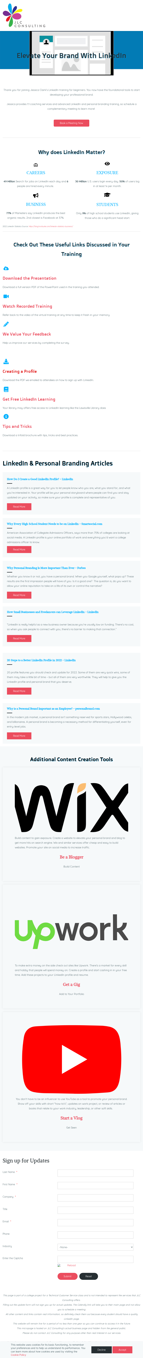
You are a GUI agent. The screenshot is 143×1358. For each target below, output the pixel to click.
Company (8, 1196)
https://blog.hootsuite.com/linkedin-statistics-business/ (51, 226)
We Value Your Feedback (27, 334)
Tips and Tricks (17, 426)
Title (5, 1209)
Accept (122, 1349)
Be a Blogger (71, 856)
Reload (71, 1265)
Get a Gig (71, 984)
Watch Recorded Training (27, 306)
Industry (7, 1246)
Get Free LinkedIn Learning (29, 399)
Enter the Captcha (13, 1258)
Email (6, 1221)
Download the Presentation (30, 278)
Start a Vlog (71, 1117)
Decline (101, 1349)
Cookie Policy (18, 1354)
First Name (9, 1184)
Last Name (9, 1172)
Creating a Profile (20, 371)
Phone (6, 1233)
